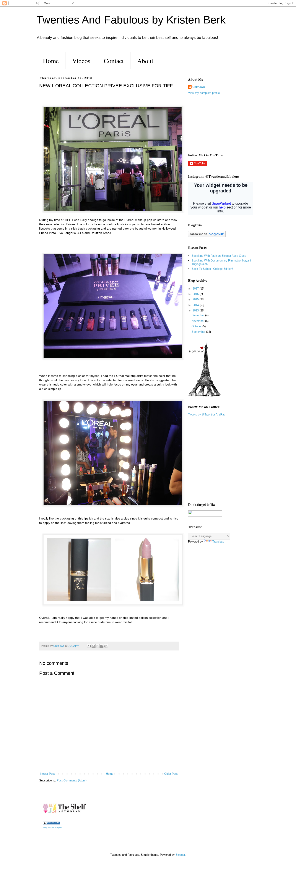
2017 (196, 288)
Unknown (198, 87)
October (197, 326)
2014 (196, 305)
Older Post (171, 773)
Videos (81, 60)
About (145, 60)
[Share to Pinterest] (106, 646)
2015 (196, 299)
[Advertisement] (209, 123)
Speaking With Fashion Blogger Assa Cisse (219, 255)
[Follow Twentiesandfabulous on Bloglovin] (207, 236)
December (198, 315)
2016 (196, 294)
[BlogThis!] (93, 646)
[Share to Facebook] (101, 646)
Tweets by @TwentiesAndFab (206, 414)
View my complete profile (204, 92)
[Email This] (89, 646)
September (199, 331)
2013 (196, 310)
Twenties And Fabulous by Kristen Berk (131, 20)
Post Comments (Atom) (71, 780)
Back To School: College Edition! (212, 268)
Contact (114, 60)
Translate (218, 541)
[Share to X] (97, 646)
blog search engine (52, 827)
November (198, 321)
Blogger (180, 854)
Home (51, 60)
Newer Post (47, 773)
